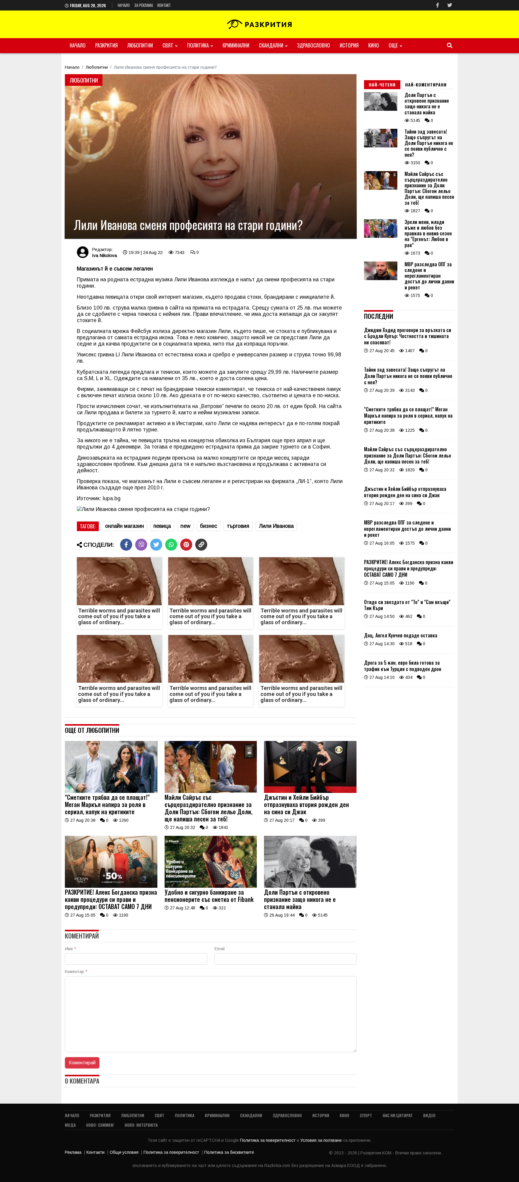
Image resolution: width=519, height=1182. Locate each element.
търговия (238, 526)
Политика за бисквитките (229, 1152)
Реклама (73, 1152)
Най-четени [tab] (382, 84)
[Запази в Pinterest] (186, 545)
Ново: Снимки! (100, 1125)
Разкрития (106, 45)
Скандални (271, 45)
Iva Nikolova (104, 255)
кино (373, 45)
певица (162, 526)
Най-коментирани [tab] (426, 84)
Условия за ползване (321, 1140)
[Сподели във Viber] (141, 545)
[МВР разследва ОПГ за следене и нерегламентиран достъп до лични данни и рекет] (380, 278)
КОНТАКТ (164, 5)
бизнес (208, 526)
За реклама (143, 5)
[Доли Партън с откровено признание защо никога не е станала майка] (310, 886)
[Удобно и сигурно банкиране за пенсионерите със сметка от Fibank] (211, 886)
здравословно (313, 45)
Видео (429, 1115)
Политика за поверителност (268, 1140)
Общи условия (124, 1152)
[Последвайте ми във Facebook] (437, 5)
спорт (366, 1115)
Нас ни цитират (398, 1115)
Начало (124, 5)
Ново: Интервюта (141, 1125)
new (185, 526)
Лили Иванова (276, 526)
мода (70, 1125)
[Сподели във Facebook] (126, 545)
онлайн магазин (124, 526)
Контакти (95, 1152)
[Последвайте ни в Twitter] (449, 5)
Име (70, 949)
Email (219, 949)
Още (393, 45)
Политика (198, 45)
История (349, 45)
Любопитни (140, 45)
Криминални (236, 45)
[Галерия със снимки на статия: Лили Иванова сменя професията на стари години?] (211, 156)
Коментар (76, 971)
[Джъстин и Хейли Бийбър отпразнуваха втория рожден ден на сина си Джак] (310, 791)
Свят (167, 45)
